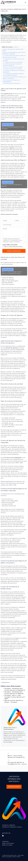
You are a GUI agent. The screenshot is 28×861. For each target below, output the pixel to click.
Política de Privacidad (8, 843)
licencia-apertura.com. (11, 855)
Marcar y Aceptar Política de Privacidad (13, 246)
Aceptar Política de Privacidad (10, 244)
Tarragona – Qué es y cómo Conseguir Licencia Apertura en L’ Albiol (14, 697)
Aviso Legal (21, 855)
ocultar (16, 47)
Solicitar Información (14, 251)
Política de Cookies (7, 845)
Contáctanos (5, 841)
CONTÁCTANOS (14, 786)
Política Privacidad (6, 856)
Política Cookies (16, 856)
